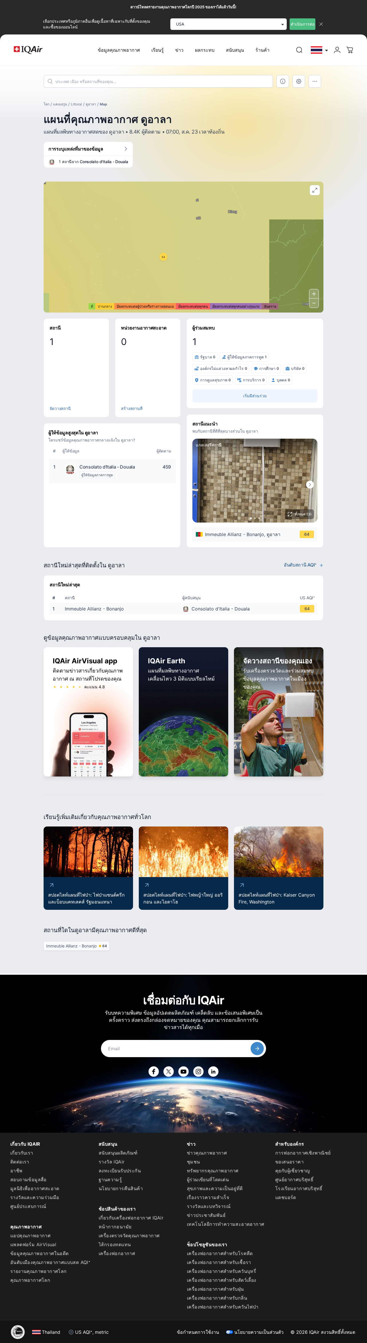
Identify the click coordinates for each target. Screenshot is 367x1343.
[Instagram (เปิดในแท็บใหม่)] (198, 1071)
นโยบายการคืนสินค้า (121, 1188)
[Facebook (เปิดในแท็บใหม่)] (154, 1071)
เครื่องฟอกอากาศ (117, 1253)
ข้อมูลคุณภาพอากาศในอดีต (39, 1253)
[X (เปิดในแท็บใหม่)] (168, 1071)
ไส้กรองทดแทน (115, 1244)
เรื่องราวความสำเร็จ (208, 1197)
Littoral (76, 104)
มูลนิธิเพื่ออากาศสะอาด (34, 1188)
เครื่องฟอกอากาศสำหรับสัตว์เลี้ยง (221, 1280)
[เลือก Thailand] (320, 50)
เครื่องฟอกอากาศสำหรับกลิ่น (217, 1298)
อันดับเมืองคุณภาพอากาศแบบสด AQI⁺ (50, 1262)
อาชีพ (16, 1171)
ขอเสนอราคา (289, 1162)
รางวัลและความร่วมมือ (34, 1197)
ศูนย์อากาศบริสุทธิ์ (294, 1179)
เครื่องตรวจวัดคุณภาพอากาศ (129, 1235)
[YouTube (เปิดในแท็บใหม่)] (183, 1071)
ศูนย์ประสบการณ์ (28, 1206)
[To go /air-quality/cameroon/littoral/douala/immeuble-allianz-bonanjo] (185, 608)
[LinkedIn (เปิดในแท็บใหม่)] (213, 1071)
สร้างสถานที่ (131, 408)
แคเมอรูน (60, 104)
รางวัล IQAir (111, 1162)
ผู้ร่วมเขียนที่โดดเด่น (208, 1179)
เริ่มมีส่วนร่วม (255, 395)
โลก (46, 104)
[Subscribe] (257, 1048)
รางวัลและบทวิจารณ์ (209, 1206)
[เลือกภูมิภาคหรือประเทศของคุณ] (320, 50)
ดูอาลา (91, 104)
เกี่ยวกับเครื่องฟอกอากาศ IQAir (131, 1218)
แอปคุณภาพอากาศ (30, 1235)
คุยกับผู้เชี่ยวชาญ (292, 1171)
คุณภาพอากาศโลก (30, 1280)
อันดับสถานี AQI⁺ (300, 565)
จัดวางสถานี (60, 408)
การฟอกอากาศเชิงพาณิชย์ (303, 1153)
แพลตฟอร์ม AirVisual (33, 1244)
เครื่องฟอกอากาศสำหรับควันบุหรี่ (221, 1271)
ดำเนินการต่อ (303, 24)
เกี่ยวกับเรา (21, 1153)
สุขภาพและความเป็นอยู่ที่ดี (215, 1188)
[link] (299, 50)
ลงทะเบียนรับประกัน (120, 1171)
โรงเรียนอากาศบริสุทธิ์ (299, 1188)
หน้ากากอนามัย (115, 1227)
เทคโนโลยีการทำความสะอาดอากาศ (225, 1224)
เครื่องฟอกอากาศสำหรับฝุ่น (215, 1289)
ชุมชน (193, 1162)
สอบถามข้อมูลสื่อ (28, 1179)
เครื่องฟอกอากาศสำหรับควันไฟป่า (223, 1307)
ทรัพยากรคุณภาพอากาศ (213, 1171)
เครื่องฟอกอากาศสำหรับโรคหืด (220, 1253)
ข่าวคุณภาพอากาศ (207, 1153)
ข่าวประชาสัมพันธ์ (206, 1215)
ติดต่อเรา (19, 1162)
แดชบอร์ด (285, 1197)
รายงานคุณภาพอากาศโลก (38, 1271)
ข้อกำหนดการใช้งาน (198, 1332)
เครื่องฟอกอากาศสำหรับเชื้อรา (219, 1262)
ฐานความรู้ (110, 1179)
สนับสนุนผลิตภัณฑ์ (118, 1153)
